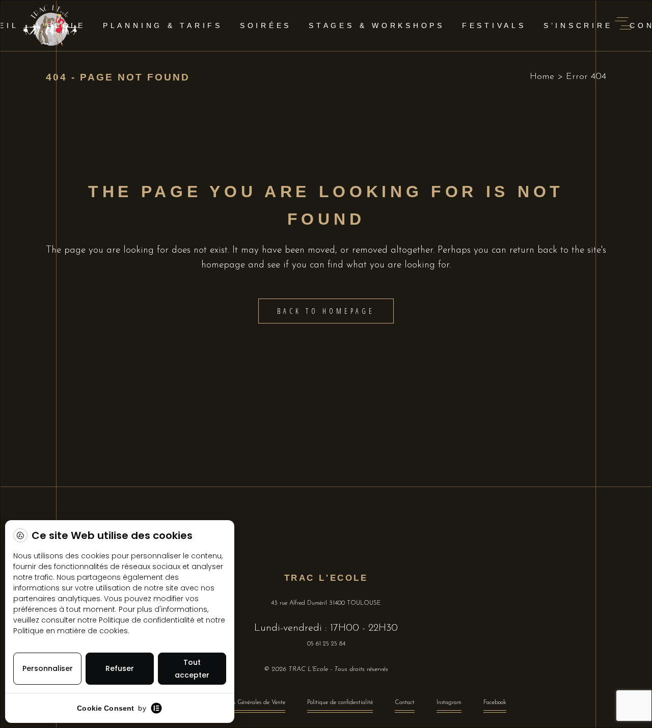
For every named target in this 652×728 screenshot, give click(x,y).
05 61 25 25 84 (326, 644)
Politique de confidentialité (340, 702)
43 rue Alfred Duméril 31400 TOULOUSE (326, 603)
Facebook (494, 702)
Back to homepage (325, 311)
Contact (405, 702)
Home (542, 77)
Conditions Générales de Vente (247, 702)
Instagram (449, 702)
